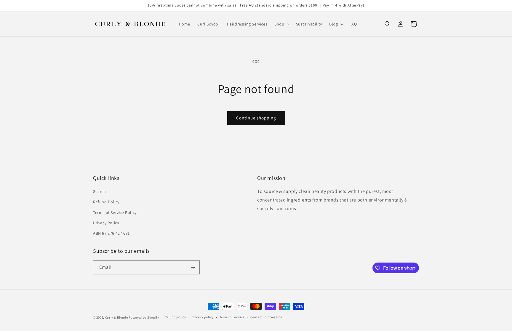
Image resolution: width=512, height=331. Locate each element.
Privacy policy (203, 317)
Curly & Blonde (116, 317)
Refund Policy (106, 201)
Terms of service (232, 317)
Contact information (266, 317)
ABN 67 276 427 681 (111, 233)
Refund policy (175, 317)
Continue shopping (256, 118)
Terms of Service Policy (115, 212)
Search (99, 191)
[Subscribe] (192, 267)
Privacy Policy (106, 223)
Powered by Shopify (144, 317)
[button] (281, 24)
